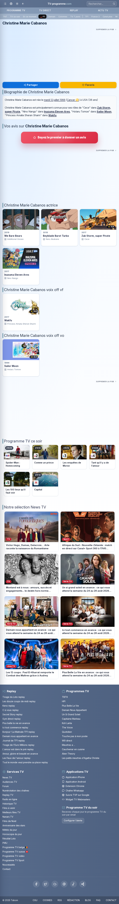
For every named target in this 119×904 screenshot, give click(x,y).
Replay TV (7, 795)
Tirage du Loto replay (13, 697)
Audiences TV (9, 782)
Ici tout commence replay (15, 727)
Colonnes (62, 16)
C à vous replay (10, 710)
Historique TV (9, 803)
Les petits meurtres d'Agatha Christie (80, 758)
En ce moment (29, 16)
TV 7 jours (75, 16)
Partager (32, 84)
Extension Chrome (75, 786)
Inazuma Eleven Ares (57, 111)
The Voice (67, 727)
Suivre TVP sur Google (77, 795)
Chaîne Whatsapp (75, 790)
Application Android (76, 781)
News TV (7, 777)
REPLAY (74, 10)
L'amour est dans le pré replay (18, 749)
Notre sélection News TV (25, 507)
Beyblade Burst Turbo (56, 235)
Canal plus (107, 16)
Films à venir (8, 808)
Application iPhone (75, 777)
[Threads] (64, 884)
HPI (63, 701)
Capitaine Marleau (71, 718)
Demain (51, 16)
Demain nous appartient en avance (20, 736)
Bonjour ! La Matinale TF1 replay (18, 732)
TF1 (86, 16)
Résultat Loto (9, 838)
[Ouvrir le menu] (5, 3)
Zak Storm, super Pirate (96, 235)
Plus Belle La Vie (70, 705)
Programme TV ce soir (23, 441)
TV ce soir (15, 16)
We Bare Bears (13, 235)
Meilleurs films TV (11, 812)
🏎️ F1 (42, 16)
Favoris (89, 84)
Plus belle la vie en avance (16, 723)
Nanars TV (7, 816)
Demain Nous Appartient (74, 710)
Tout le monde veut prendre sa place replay (25, 762)
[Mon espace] (11, 3)
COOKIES (47, 900)
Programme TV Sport (13, 860)
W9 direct (67, 740)
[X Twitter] (45, 884)
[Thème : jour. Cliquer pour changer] (17, 3)
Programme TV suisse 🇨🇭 (15, 851)
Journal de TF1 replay (13, 740)
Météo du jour (9, 829)
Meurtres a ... (68, 745)
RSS (60, 900)
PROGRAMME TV (16, 10)
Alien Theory (68, 753)
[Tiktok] (73, 884)
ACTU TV (103, 10)
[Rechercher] (114, 4)
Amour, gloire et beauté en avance (20, 753)
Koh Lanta (67, 723)
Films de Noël (9, 821)
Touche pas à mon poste (75, 736)
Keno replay (8, 705)
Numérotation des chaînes (15, 790)
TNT (5, 16)
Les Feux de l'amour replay (16, 758)
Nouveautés (8, 864)
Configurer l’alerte (73, 820)
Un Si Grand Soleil (71, 714)
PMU (4, 843)
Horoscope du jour (12, 834)
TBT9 (65, 697)
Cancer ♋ (73, 99)
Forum (5, 786)
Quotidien (67, 732)
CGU (35, 900)
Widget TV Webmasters (78, 799)
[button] (82, 884)
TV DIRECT (45, 10)
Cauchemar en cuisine (73, 749)
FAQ (98, 900)
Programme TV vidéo (13, 856)
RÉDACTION (73, 900)
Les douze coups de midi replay (18, 701)
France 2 (95, 16)
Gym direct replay (11, 718)
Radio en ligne (9, 799)
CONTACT (111, 900)
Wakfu (52, 115)
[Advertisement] (59, 53)
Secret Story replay (12, 714)
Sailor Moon (104, 111)
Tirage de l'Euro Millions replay (18, 745)
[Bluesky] (54, 884)
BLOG (88, 900)
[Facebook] (36, 884)
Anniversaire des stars (13, 825)
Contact (6, 869)
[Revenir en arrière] (23, 3)
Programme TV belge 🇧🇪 (15, 847)
